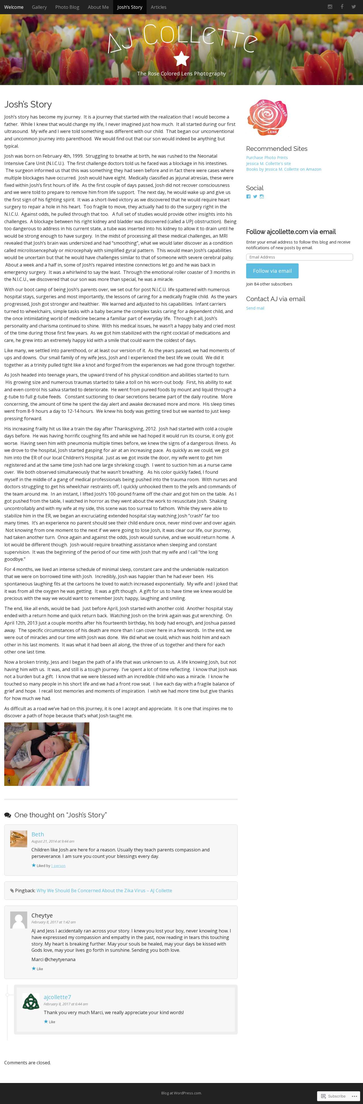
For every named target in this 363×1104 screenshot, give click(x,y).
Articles (158, 7)
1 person (58, 865)
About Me (98, 7)
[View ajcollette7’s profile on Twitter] (255, 196)
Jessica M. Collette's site (268, 163)
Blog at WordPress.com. (181, 1092)
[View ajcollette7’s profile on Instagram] (261, 196)
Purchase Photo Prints (267, 157)
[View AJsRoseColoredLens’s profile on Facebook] (248, 196)
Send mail (255, 308)
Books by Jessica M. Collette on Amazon (283, 169)
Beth (37, 834)
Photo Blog (67, 7)
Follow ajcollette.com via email (291, 231)
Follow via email (272, 270)
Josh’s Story (129, 7)
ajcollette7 (57, 997)
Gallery (39, 7)
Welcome (14, 7)
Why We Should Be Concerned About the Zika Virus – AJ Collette (104, 890)
